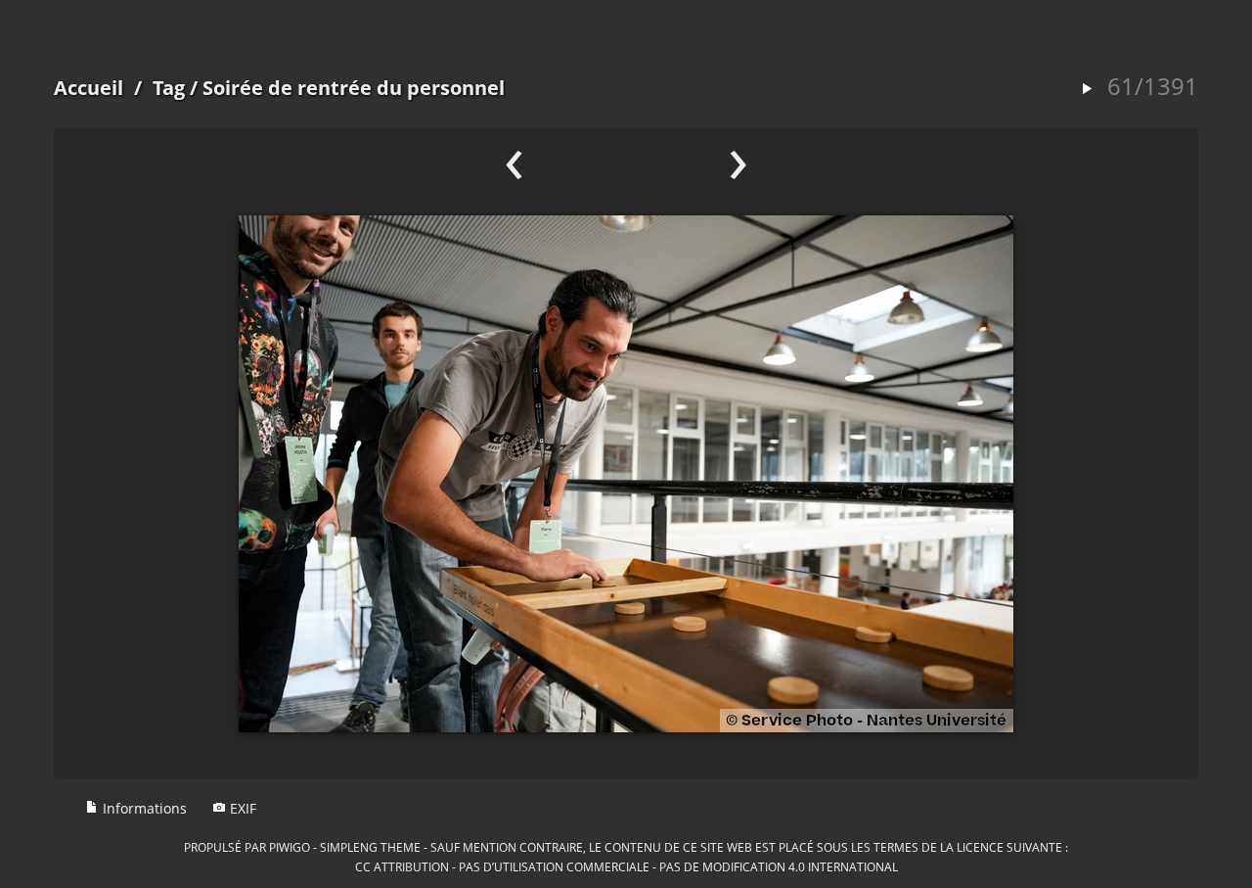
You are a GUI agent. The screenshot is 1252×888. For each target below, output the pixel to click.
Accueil (88, 87)
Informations (143, 808)
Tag (169, 87)
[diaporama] (1087, 89)
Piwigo (289, 847)
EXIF (241, 808)
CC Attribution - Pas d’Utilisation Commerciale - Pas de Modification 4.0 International (626, 866)
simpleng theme (370, 847)
